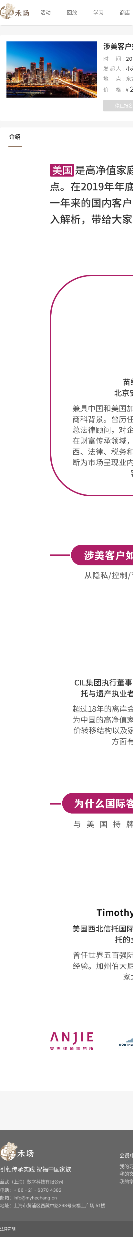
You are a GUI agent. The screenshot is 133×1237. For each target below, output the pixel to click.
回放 (72, 12)
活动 (45, 12)
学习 (98, 12)
